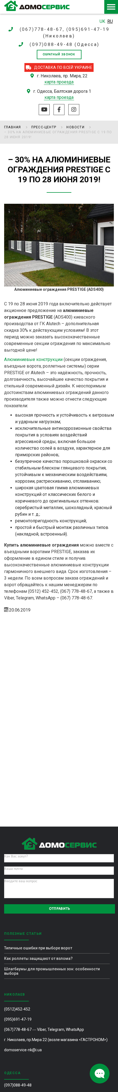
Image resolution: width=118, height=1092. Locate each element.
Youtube (44, 109)
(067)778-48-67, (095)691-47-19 (64, 29)
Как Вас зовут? (16, 856)
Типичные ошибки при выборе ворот (38, 948)
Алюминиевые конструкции (33, 359)
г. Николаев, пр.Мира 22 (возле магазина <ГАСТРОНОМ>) (56, 1039)
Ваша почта (13, 869)
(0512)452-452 (17, 1009)
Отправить (59, 909)
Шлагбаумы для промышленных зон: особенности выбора (52, 971)
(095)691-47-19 (18, 1019)
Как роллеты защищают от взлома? (38, 958)
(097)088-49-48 (51, 44)
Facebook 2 (59, 109)
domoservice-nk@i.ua (23, 1050)
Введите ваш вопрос (20, 881)
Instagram (73, 109)
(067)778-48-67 (18, 1029)
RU (110, 21)
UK (103, 21)
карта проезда (59, 82)
